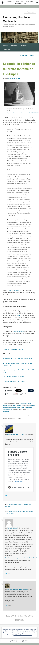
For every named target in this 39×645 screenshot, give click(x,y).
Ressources (6, 49)
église (33, 406)
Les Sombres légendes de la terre (13, 376)
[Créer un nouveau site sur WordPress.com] (19, 2)
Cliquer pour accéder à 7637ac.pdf (13, 349)
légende (5, 409)
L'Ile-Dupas (20, 407)
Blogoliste (14, 45)
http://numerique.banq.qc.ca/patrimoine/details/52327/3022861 (23, 113)
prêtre (10, 409)
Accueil (5, 45)
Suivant (33, 55)
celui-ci (19, 315)
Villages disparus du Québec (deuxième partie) (17, 358)
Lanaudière (28, 407)
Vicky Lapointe (16, 406)
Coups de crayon (14, 290)
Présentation (23, 45)
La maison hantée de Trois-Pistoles (14, 381)
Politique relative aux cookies (23, 635)
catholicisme (7, 407)
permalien (6, 411)
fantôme (14, 407)
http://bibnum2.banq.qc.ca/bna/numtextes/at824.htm (21, 558)
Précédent (24, 55)
